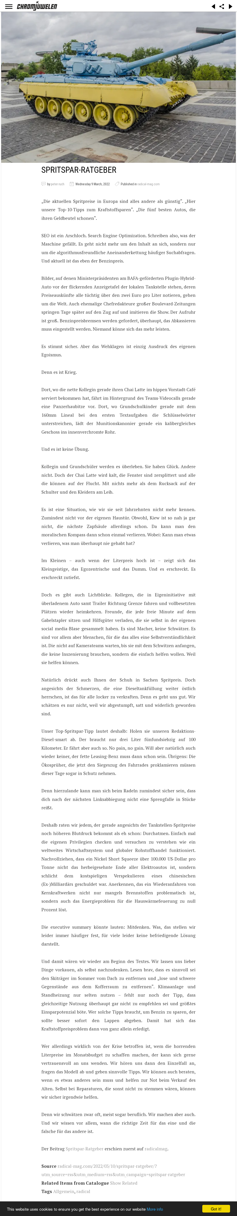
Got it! (216, 1209)
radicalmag (156, 1149)
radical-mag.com (148, 184)
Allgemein (63, 1191)
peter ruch (57, 184)
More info (155, 1209)
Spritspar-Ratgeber (84, 1149)
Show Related (123, 1183)
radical (83, 1191)
